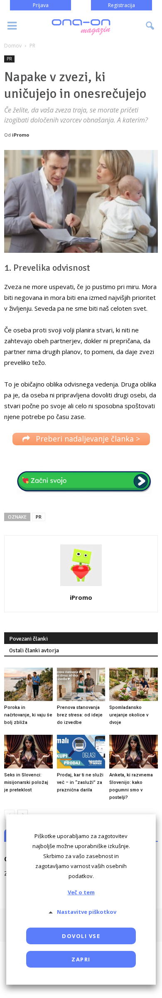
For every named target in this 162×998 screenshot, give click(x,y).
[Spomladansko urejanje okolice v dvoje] (133, 684)
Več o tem (81, 892)
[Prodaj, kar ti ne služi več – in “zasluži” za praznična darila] (81, 751)
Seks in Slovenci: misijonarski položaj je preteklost (26, 782)
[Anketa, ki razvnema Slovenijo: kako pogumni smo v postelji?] (133, 751)
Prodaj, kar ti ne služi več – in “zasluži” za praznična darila (80, 782)
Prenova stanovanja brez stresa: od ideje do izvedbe (80, 715)
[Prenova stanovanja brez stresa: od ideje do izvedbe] (81, 684)
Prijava (41, 5)
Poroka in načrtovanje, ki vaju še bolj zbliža (28, 715)
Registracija (121, 5)
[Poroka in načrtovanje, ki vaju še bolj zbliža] (28, 684)
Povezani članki (28, 638)
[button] (150, 26)
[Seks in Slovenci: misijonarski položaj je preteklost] (28, 751)
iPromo (20, 135)
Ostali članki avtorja (34, 650)
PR (9, 59)
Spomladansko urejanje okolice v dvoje (128, 715)
